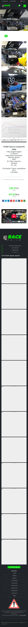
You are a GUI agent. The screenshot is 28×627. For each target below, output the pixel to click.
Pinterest (11, 201)
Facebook (3, 201)
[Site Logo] (6, 6)
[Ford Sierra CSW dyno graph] (14, 130)
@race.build (15, 255)
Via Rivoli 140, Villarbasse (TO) (15, 245)
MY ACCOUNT (14, 583)
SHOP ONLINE (14, 580)
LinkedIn (8, 201)
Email (14, 201)
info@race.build (5, 1)
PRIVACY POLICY (14, 588)
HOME (14, 573)
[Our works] (6, 36)
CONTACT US (14, 593)
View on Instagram (14, 567)
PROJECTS (15, 578)
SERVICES (14, 575)
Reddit (22, 201)
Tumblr (19, 201)
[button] (24, 6)
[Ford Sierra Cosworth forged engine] (14, 104)
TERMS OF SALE (14, 585)
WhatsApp (24, 201)
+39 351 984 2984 (13, 1)
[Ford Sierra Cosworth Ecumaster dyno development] (14, 53)
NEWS (14, 595)
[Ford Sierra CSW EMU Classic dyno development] (14, 79)
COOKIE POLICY (14, 590)
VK (16, 201)
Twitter (6, 201)
